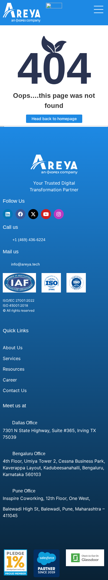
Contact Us (15, 390)
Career (10, 380)
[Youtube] (46, 214)
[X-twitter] (33, 214)
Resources (13, 369)
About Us (12, 347)
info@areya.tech (25, 264)
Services (11, 358)
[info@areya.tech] (5, 263)
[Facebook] (20, 214)
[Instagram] (59, 214)
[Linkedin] (8, 214)
